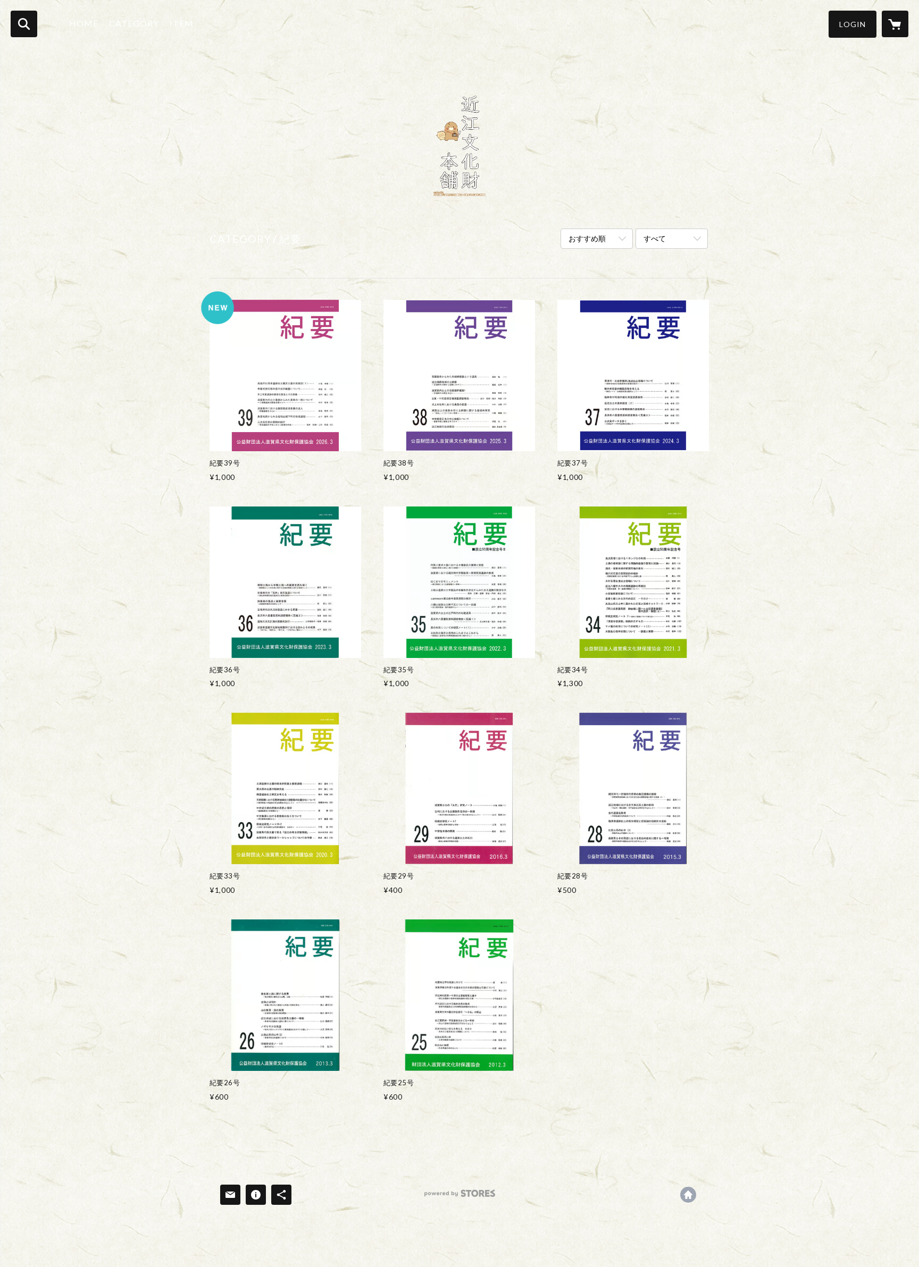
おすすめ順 (587, 238)
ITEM (182, 23)
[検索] (24, 24)
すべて (655, 238)
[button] (852, 24)
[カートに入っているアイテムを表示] (895, 24)
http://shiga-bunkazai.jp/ (688, 1195)
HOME (83, 23)
